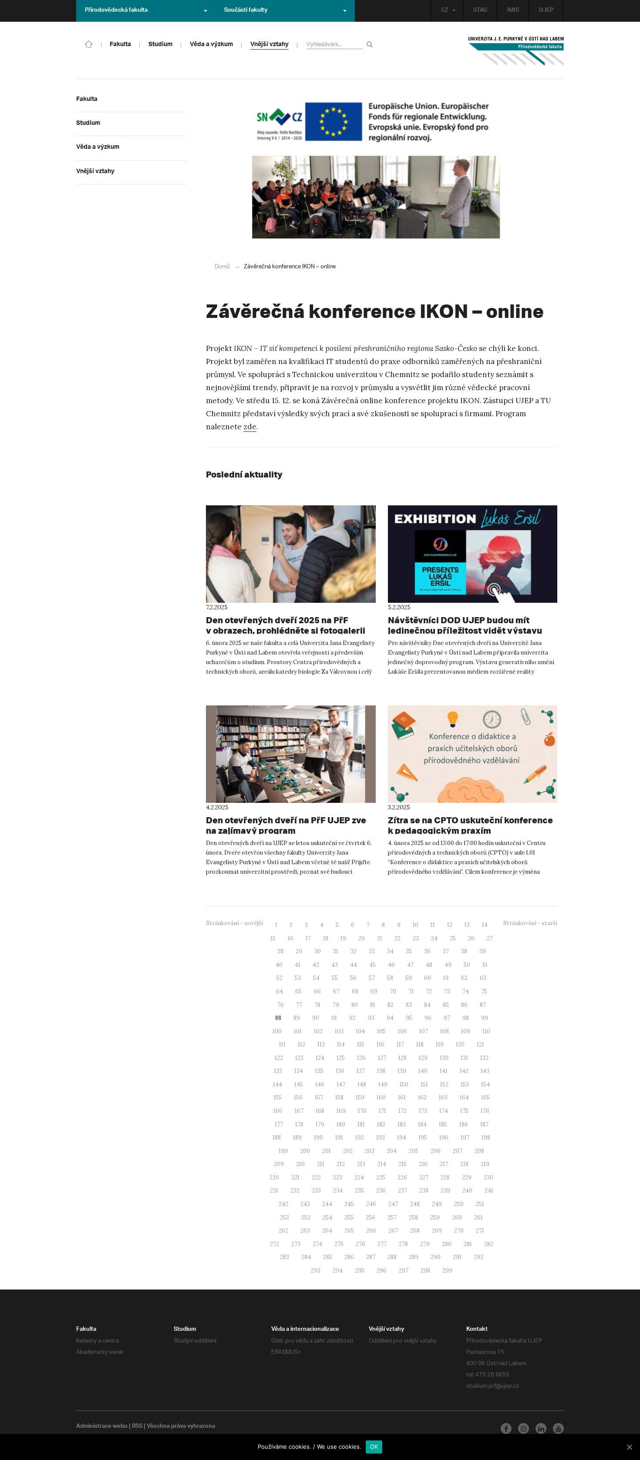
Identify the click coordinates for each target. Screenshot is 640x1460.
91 (334, 1018)
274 (317, 1244)
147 (341, 1084)
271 (480, 1230)
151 (424, 1084)
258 (413, 1217)
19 (343, 938)
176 (485, 1111)
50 (467, 965)
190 (318, 1137)
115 (360, 1044)
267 (393, 1230)
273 (295, 1244)
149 (382, 1084)
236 (381, 1190)
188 (277, 1137)
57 (372, 978)
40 (279, 965)
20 (361, 938)
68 (355, 991)
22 (397, 938)
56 (353, 978)
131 (464, 1058)
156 (298, 1097)
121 (480, 1044)
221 (295, 1177)
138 (381, 1071)
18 (325, 938)
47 (410, 965)
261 (478, 1217)
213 (361, 1164)
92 (352, 1018)
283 (284, 1257)
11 (433, 925)
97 (447, 1018)
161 (402, 1097)
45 (372, 965)
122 (279, 1058)
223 (337, 1177)
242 (283, 1204)
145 (298, 1084)
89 (296, 1018)
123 (299, 1058)
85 (446, 1005)
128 (402, 1058)
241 (489, 1190)
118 (420, 1044)
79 (336, 1005)
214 (381, 1164)
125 (341, 1058)
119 (440, 1044)
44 (353, 965)
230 (488, 1177)
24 (434, 938)
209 (279, 1164)
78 (317, 1005)
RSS (137, 1427)
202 (348, 1151)
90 (315, 1018)
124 (320, 1058)
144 (277, 1084)
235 (359, 1190)
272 (274, 1244)
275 (339, 1244)
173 (423, 1111)
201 (326, 1151)
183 (401, 1124)
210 (300, 1164)
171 (382, 1111)
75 (484, 991)
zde (249, 426)
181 (361, 1124)
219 (485, 1164)
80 (354, 1005)
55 (335, 978)
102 (318, 1031)
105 (381, 1031)
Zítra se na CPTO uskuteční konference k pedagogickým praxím (470, 825)
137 (361, 1071)
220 (274, 1177)
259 (435, 1217)
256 (370, 1217)
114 (341, 1044)
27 (490, 938)
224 (359, 1177)
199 (283, 1151)
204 (392, 1151)
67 (336, 991)
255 (349, 1217)
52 (279, 978)
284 (306, 1257)
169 (341, 1111)
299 (447, 1270)
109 (465, 1031)
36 (427, 951)
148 (361, 1084)
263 (305, 1230)
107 (423, 1031)
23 (416, 938)
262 (283, 1230)
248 (415, 1204)
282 (488, 1244)
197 (465, 1137)
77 (299, 1005)
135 (319, 1071)
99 (484, 1018)
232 (295, 1190)
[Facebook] (506, 1428)
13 (467, 925)
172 (402, 1111)
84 (427, 1005)
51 (485, 965)
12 (449, 925)
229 (467, 1177)
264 (327, 1230)
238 (423, 1190)
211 (320, 1164)
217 (444, 1164)
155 (277, 1097)
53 (298, 978)
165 (485, 1097)
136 (340, 1071)
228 (445, 1177)
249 (437, 1204)
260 (457, 1217)
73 (447, 991)
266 (371, 1230)
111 (282, 1044)
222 (316, 1177)
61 (446, 978)
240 (467, 1190)
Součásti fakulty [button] (245, 11)
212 (341, 1164)
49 (448, 965)
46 (391, 965)
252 (284, 1217)
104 (360, 1031)
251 (480, 1204)
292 (478, 1257)
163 (443, 1097)
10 (415, 925)
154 (485, 1084)
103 (339, 1031)
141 (444, 1071)
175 (464, 1111)
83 (409, 1005)
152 (444, 1084)
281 (468, 1244)
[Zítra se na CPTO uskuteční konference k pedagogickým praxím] (473, 754)
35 (409, 951)
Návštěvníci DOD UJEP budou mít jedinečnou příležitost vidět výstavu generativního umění (465, 630)
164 (464, 1097)
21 (379, 938)
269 (437, 1230)
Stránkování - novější (234, 923)
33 (372, 951)
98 (465, 1018)
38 (464, 951)
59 (408, 978)
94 (390, 1018)
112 (301, 1044)
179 (320, 1124)
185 (443, 1124)
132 (484, 1058)
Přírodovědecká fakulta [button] (116, 11)
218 (464, 1164)
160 (381, 1097)
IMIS (513, 11)
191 (339, 1137)
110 (486, 1031)
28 (280, 951)
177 (279, 1124)
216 (423, 1164)
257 (392, 1217)
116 (380, 1044)
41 (297, 965)
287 (370, 1257)
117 (400, 1044)
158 (339, 1097)
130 (444, 1058)
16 (290, 938)
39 (482, 951)
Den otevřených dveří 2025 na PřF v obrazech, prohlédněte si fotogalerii (285, 625)
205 (413, 1151)
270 (459, 1230)
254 (327, 1217)
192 (359, 1137)
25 (453, 938)
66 (317, 991)
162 (422, 1097)
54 (316, 978)
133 (278, 1071)
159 (360, 1097)
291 (457, 1257)
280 (446, 1244)
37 (446, 951)
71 (411, 991)
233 (316, 1190)
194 (401, 1137)
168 (320, 1111)
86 (464, 1005)
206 (436, 1151)
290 (436, 1257)
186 (463, 1124)
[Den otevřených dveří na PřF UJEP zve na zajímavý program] (291, 754)
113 (321, 1044)
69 (374, 991)
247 (393, 1204)
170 (362, 1111)
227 (423, 1177)
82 (390, 1005)
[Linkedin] (541, 1428)
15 (273, 938)
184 (422, 1124)
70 (393, 991)
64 (279, 991)
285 (327, 1257)
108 (444, 1031)
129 (423, 1058)
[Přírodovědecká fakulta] (89, 43)
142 (464, 1071)
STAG (480, 11)
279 (425, 1244)
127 (382, 1058)
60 (427, 978)
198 (486, 1137)
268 (415, 1230)
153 (465, 1084)
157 (319, 1097)
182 (381, 1124)
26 (471, 938)
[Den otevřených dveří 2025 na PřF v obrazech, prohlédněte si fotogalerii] (291, 554)
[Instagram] (523, 1428)
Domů (222, 267)
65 (298, 991)
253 (305, 1217)
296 (382, 1270)
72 (429, 991)
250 (459, 1204)
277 (382, 1244)
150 (404, 1084)
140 (423, 1071)
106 (402, 1031)
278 (403, 1244)
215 (402, 1164)
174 (443, 1111)
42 (316, 965)
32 (353, 951)
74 (465, 991)
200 (305, 1151)
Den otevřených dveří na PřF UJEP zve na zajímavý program (286, 825)
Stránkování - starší (530, 923)
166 (278, 1111)
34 (390, 951)
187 (484, 1124)
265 (349, 1230)
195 (422, 1137)
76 (280, 1005)
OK (374, 1446)
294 (338, 1270)
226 (402, 1177)
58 (390, 978)
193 (380, 1137)
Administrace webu (102, 1427)
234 (338, 1190)
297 (403, 1270)
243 (305, 1204)
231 (274, 1190)
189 (297, 1137)
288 (392, 1257)
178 (299, 1124)
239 (445, 1190)
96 (427, 1018)
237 (402, 1190)
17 (308, 938)
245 (349, 1204)
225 (380, 1177)
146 (319, 1084)
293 (315, 1270)
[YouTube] (558, 1428)
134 (298, 1071)
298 (425, 1270)
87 (483, 1005)
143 (485, 1071)
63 (483, 978)
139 (401, 1071)
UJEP (546, 11)
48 (429, 965)
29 (299, 951)
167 (299, 1111)
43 (334, 965)
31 (335, 951)
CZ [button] (444, 11)
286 (349, 1257)
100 (277, 1031)
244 (327, 1204)
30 (317, 951)
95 (409, 1018)
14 (485, 925)
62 (464, 978)
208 (479, 1151)
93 (371, 1018)
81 (372, 1005)
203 (369, 1151)
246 (371, 1204)
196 (443, 1137)
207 (457, 1151)
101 (298, 1031)
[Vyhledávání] (371, 44)
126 (361, 1058)
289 (413, 1257)
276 (360, 1244)
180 (341, 1124)
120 (460, 1044)
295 (359, 1270)
